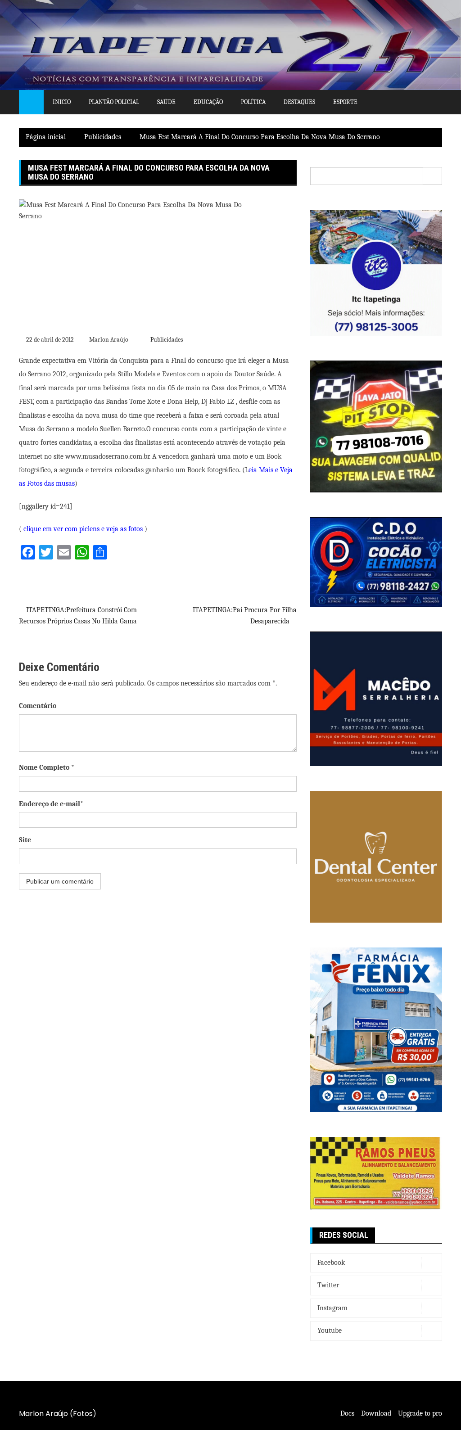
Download (376, 1413)
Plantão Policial (114, 102)
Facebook (331, 1263)
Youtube (329, 1330)
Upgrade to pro (420, 1413)
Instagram (332, 1308)
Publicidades (166, 339)
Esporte (345, 102)
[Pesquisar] (432, 176)
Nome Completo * (46, 767)
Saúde (166, 102)
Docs (347, 1413)
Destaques (299, 102)
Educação (208, 102)
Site (25, 840)
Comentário (37, 706)
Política (253, 102)
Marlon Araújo (108, 339)
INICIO (62, 102)
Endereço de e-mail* (51, 804)
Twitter (328, 1285)
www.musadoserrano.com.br (107, 456)
